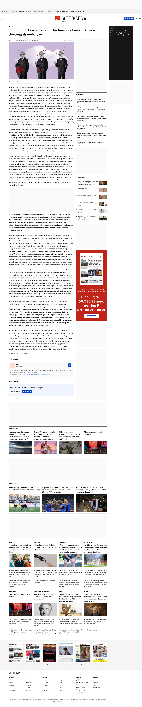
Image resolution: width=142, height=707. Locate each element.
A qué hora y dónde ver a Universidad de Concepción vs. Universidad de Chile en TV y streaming (57, 490)
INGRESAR (138, 19)
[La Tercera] (16, 662)
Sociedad (17, 353)
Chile (10, 542)
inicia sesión (15, 391)
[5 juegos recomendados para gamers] (95, 447)
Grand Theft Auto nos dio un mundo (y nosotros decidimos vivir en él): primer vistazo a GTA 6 (44, 435)
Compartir (12, 81)
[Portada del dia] (91, 284)
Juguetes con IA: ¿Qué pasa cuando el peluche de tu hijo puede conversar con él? (88, 210)
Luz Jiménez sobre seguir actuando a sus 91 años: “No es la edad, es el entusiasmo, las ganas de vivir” (88, 182)
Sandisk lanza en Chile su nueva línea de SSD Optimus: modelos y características (20, 632)
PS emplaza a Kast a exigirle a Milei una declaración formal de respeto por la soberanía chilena (91, 101)
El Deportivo (36, 11)
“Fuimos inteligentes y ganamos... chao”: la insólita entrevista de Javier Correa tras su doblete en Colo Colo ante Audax (95, 584)
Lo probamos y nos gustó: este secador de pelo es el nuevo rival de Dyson (87, 203)
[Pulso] (32, 662)
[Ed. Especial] (66, 662)
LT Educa (82, 11)
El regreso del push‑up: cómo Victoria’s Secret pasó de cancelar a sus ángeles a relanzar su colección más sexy (69, 584)
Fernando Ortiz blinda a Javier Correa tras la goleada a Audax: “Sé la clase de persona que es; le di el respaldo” (95, 572)
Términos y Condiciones (28, 374)
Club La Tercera (64, 11)
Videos (49, 11)
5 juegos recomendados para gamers (94, 433)
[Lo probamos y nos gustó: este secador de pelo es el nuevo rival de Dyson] (103, 204)
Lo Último (56, 11)
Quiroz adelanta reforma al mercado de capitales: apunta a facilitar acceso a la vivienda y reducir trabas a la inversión (45, 573)
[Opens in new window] (49, 662)
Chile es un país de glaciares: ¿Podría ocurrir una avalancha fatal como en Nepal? (69, 435)
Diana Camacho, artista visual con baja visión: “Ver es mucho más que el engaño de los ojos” (87, 217)
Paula (10, 26)
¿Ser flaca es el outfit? (83, 188)
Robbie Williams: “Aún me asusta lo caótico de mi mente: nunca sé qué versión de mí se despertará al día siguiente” (44, 623)
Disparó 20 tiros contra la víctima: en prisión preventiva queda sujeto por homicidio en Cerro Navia (91, 135)
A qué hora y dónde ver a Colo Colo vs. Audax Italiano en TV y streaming (24, 489)
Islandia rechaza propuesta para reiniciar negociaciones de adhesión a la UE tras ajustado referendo (91, 109)
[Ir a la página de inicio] (71, 18)
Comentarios (21, 81)
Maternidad (24, 353)
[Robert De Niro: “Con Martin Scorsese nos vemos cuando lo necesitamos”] (45, 609)
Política (8, 11)
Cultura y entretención (42, 592)
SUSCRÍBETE (91, 316)
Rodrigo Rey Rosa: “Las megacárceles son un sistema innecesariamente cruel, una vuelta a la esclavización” (45, 632)
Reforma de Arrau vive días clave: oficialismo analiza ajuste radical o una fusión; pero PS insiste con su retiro (92, 118)
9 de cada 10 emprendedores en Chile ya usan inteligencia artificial (45, 547)
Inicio (3, 11)
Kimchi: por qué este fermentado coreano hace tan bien (87, 196)
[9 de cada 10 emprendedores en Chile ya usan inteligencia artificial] (45, 560)
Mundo (43, 11)
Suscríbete (27, 391)
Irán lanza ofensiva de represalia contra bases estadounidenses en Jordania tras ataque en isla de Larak (92, 144)
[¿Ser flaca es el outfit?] (103, 190)
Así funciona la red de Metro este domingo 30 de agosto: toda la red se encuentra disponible (91, 490)
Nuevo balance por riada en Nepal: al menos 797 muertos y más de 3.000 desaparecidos (70, 632)
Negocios (21, 11)
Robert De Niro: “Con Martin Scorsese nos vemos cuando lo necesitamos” (45, 597)
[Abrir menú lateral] (2, 19)
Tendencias (62, 542)
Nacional (14, 11)
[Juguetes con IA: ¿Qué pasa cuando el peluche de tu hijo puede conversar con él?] (103, 211)
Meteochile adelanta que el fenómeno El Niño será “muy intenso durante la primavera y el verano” (20, 435)
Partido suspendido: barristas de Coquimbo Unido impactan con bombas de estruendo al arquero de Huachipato (95, 548)
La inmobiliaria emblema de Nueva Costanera (44, 582)
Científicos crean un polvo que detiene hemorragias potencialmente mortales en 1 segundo (70, 572)
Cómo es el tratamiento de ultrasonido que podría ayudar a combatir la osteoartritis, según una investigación (70, 548)
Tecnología (28, 11)
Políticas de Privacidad (40, 374)
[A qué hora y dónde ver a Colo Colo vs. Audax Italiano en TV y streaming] (24, 503)
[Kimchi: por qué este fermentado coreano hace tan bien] (103, 197)
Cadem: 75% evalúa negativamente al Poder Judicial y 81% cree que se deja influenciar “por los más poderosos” (92, 126)
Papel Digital (75, 11)
